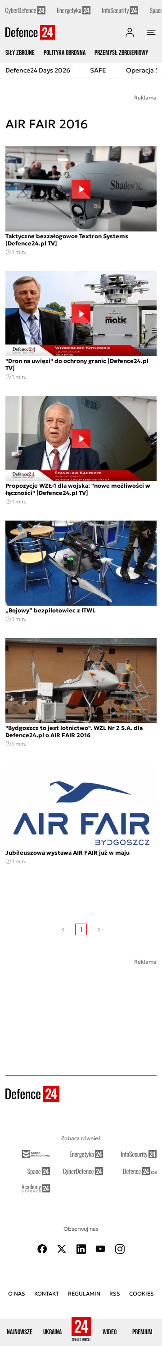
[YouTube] (100, 1249)
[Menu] (151, 32)
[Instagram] (120, 1249)
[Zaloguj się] (129, 32)
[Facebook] (42, 1249)
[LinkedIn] (81, 1249)
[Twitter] (62, 1249)
